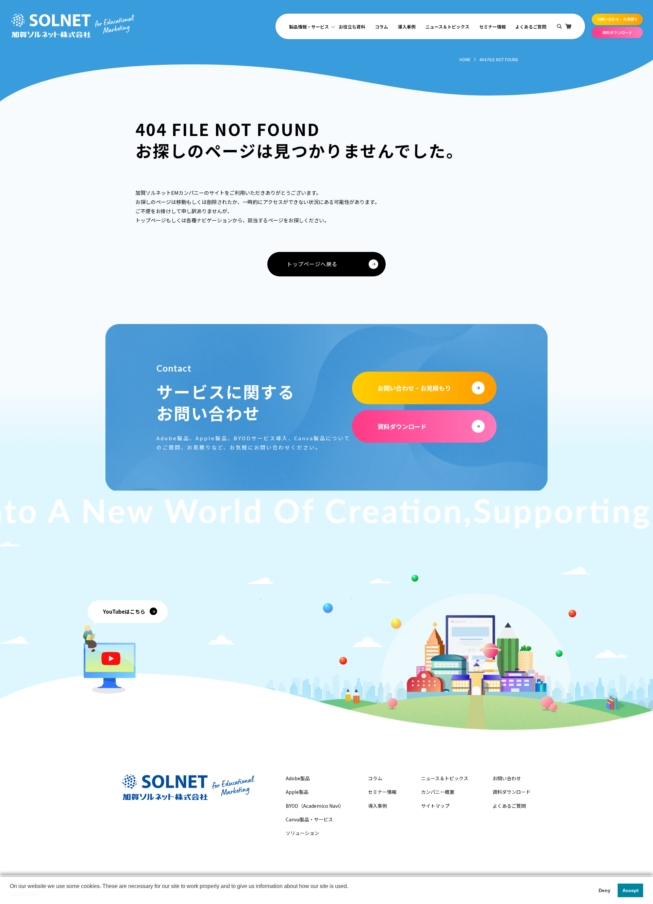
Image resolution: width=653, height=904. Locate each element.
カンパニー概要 (437, 791)
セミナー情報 (492, 26)
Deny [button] (604, 890)
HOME (465, 59)
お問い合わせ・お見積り (617, 19)
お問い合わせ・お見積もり (414, 387)
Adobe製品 (298, 778)
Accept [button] (630, 890)
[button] (11, 895)
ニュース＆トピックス (447, 26)
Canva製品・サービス (309, 819)
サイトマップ (435, 805)
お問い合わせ (506, 778)
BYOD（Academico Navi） (315, 805)
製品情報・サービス (309, 26)
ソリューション (302, 833)
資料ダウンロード (617, 32)
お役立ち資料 (352, 26)
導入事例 (407, 26)
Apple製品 (297, 791)
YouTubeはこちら (124, 611)
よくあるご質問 (530, 26)
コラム (381, 26)
